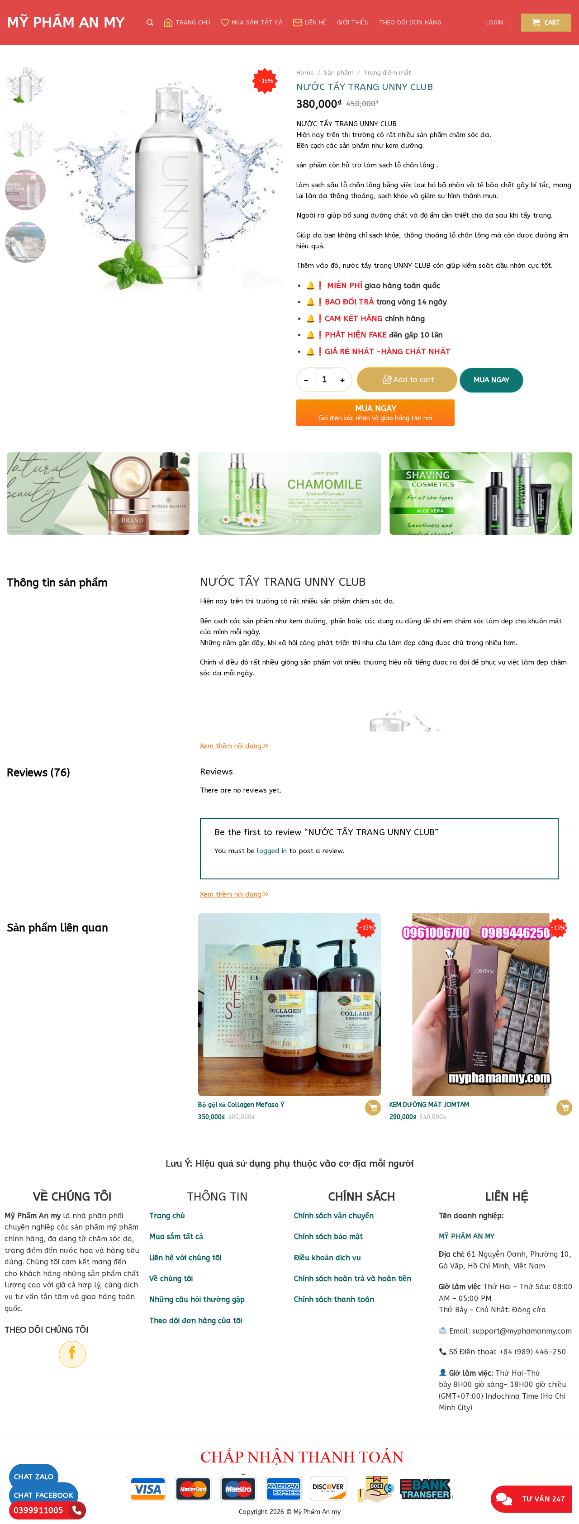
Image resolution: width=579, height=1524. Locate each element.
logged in (272, 851)
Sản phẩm (339, 72)
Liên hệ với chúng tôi (185, 1257)
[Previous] (70, 177)
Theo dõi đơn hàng (410, 22)
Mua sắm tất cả (257, 22)
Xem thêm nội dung (230, 746)
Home (305, 72)
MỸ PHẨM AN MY (65, 22)
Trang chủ (193, 22)
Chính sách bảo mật (328, 1236)
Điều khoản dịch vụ (327, 1257)
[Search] (150, 22)
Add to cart (414, 379)
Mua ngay (491, 380)
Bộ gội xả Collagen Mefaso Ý (241, 1105)
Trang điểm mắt (387, 72)
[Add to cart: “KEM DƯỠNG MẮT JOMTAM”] (564, 1108)
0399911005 (38, 1510)
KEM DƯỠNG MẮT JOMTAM (429, 1105)
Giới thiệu (353, 22)
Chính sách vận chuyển (334, 1215)
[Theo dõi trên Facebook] (72, 1354)
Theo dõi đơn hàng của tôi (195, 1320)
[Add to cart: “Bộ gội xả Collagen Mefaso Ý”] (373, 1108)
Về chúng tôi (171, 1278)
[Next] (267, 177)
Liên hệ (316, 22)
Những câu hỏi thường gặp (197, 1299)
